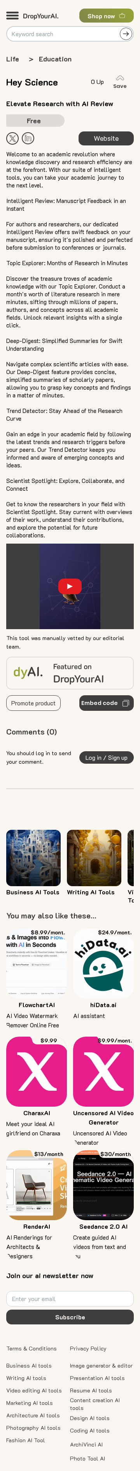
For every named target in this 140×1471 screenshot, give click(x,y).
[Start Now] (28, 138)
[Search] (126, 34)
